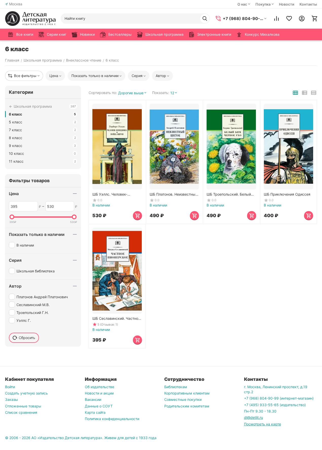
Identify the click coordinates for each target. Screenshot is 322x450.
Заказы (11, 399)
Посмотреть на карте (262, 424)
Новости (286, 4)
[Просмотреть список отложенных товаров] (289, 18)
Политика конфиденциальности (112, 419)
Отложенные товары (23, 406)
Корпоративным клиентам (187, 393)
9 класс (42, 145)
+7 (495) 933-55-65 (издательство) (275, 405)
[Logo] (30, 18)
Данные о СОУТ (99, 406)
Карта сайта (95, 412)
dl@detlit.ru (253, 417)
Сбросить (27, 337)
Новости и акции (99, 393)
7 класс (42, 130)
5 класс (42, 122)
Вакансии (93, 399)
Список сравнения (21, 412)
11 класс (42, 161)
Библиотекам (175, 387)
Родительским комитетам (186, 406)
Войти (10, 387)
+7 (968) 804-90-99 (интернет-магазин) (279, 398)
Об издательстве (99, 387)
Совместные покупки (183, 399)
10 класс (42, 153)
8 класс (42, 138)
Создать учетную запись (26, 393)
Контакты (308, 4)
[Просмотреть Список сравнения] (276, 18)
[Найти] (204, 18)
